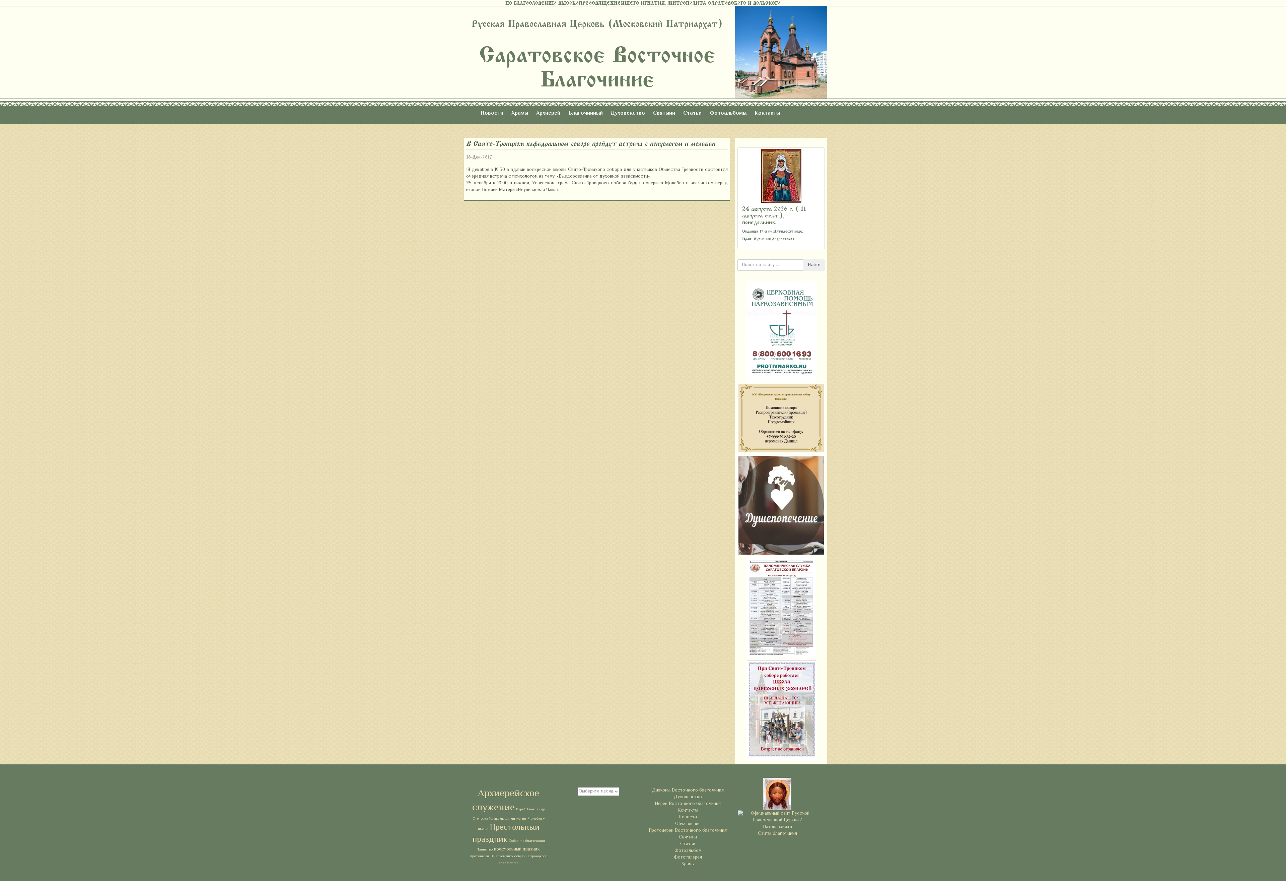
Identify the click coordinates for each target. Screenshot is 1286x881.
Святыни (664, 113)
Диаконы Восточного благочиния (688, 790)
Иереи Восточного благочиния (688, 804)
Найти (814, 265)
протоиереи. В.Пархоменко (491, 856)
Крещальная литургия (507, 819)
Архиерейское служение (505, 801)
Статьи (692, 113)
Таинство (485, 850)
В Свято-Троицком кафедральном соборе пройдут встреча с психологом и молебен (590, 143)
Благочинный (585, 113)
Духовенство (628, 113)
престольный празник (517, 849)
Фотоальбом (687, 851)
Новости (492, 113)
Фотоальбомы (728, 113)
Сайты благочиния (777, 833)
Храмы (519, 113)
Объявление (688, 824)
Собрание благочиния (527, 841)
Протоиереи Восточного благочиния (688, 830)
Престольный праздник (506, 833)
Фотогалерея (688, 857)
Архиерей (548, 113)
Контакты (767, 113)
